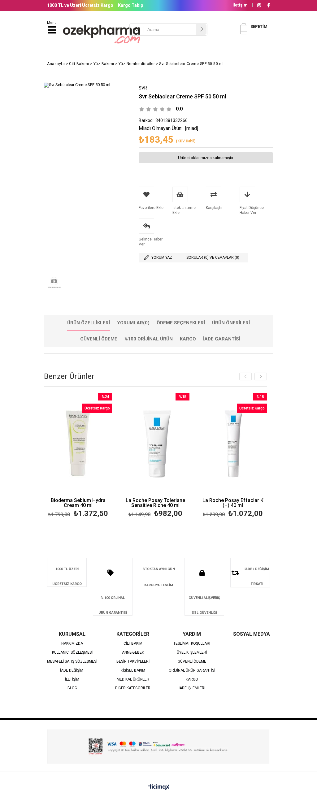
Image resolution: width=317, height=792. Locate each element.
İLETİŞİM (72, 679)
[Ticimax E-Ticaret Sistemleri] (159, 787)
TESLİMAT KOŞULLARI (191, 644)
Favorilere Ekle (78, 456)
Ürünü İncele (93, 456)
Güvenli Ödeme (98, 339)
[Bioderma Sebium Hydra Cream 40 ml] (78, 444)
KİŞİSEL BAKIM (133, 671)
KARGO (192, 679)
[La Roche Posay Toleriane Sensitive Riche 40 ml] (155, 444)
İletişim (240, 5)
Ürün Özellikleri (88, 323)
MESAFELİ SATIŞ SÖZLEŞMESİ (72, 662)
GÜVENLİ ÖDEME (192, 662)
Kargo (188, 339)
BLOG (72, 688)
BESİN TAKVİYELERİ (133, 662)
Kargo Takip (130, 5)
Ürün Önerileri (231, 323)
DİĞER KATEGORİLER (132, 688)
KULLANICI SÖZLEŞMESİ (72, 653)
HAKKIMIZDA (72, 644)
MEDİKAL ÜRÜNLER (133, 679)
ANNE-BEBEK (133, 653)
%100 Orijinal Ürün (148, 339)
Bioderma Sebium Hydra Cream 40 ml (78, 503)
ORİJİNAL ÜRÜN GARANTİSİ (192, 671)
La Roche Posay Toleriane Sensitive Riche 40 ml (155, 503)
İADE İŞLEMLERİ (192, 688)
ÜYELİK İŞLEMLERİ (192, 653)
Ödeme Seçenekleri (181, 323)
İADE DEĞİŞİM (72, 671)
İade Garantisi (221, 339)
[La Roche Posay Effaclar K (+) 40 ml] (233, 444)
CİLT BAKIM (133, 644)
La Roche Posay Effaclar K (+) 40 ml (232, 503)
